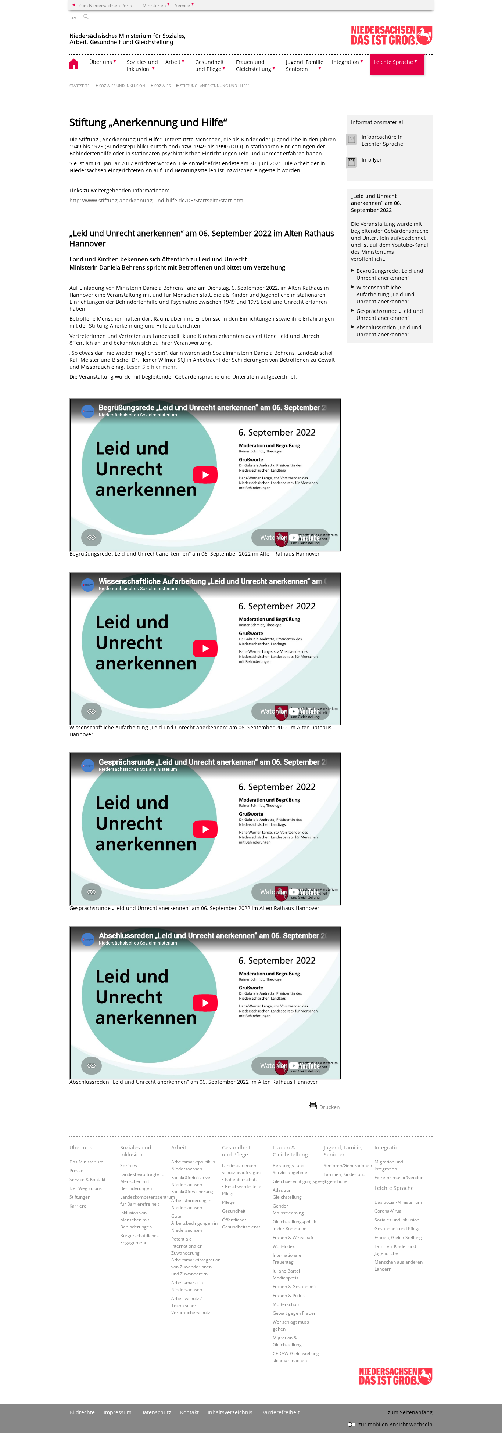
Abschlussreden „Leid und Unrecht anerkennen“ (389, 331)
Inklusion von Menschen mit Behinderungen (136, 1220)
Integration (388, 1147)
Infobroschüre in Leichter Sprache (382, 140)
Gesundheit (233, 1211)
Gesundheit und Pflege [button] (209, 65)
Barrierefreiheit (280, 1412)
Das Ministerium (86, 1162)
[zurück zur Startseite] (127, 36)
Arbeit (178, 1147)
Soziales (162, 85)
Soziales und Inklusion (122, 85)
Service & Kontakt (87, 1179)
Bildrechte (82, 1412)
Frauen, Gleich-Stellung (398, 1237)
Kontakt (189, 1412)
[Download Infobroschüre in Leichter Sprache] (355, 141)
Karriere (77, 1206)
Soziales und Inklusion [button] (142, 65)
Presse (76, 1170)
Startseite (79, 85)
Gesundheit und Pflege (236, 1151)
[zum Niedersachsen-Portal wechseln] (392, 43)
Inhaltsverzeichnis (230, 1412)
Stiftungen (79, 1197)
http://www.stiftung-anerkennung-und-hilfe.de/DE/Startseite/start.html (157, 200)
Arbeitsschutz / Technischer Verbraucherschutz (190, 1305)
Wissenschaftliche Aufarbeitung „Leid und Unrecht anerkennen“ (385, 294)
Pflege (228, 1202)
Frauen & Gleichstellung (290, 1151)
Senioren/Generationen (348, 1165)
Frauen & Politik (289, 1295)
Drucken (329, 1107)
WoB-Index (284, 1246)
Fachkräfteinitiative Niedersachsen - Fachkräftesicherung (192, 1184)
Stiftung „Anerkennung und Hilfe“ (214, 85)
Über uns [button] (100, 61)
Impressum (118, 1412)
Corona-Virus (387, 1211)
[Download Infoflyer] (355, 164)
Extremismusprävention (398, 1177)
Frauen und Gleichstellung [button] (253, 65)
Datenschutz (155, 1412)
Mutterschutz (286, 1304)
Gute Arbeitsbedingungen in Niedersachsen (194, 1223)
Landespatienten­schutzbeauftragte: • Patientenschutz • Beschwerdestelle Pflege (241, 1179)
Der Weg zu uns (85, 1188)
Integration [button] (345, 61)
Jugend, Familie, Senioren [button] (305, 65)
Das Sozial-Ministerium (398, 1202)
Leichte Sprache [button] (393, 61)
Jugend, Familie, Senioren (343, 1151)
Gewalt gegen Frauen (294, 1313)
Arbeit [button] (172, 61)
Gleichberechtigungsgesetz (301, 1181)
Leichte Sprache (394, 1187)
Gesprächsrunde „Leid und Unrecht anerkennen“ (389, 314)
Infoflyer (372, 159)
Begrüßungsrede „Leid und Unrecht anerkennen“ (389, 274)
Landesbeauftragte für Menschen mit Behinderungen (143, 1181)
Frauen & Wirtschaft (293, 1237)
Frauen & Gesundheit (294, 1286)
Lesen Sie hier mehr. (151, 366)
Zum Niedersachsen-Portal (106, 5)
